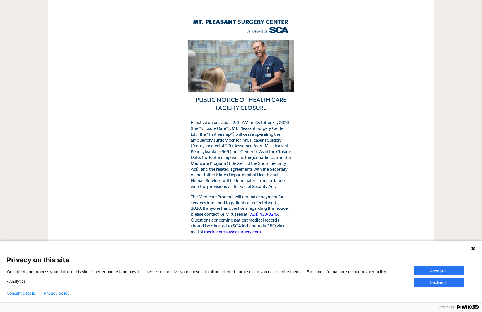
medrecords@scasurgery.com (232, 231)
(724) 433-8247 (263, 213)
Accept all (439, 270)
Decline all (439, 282)
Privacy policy (56, 293)
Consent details (21, 293)
